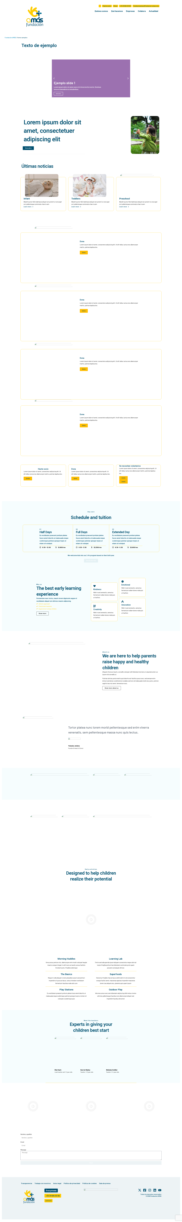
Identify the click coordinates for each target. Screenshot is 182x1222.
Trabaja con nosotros (43, 1183)
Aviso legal (57, 1183)
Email (22, 1142)
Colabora (142, 11)
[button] (54, 78)
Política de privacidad (72, 1183)
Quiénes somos (101, 11)
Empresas (130, 11)
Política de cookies (89, 1183)
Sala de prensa (104, 1183)
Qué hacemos (117, 11)
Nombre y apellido (26, 1134)
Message (23, 1150)
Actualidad (153, 11)
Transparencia (26, 1183)
